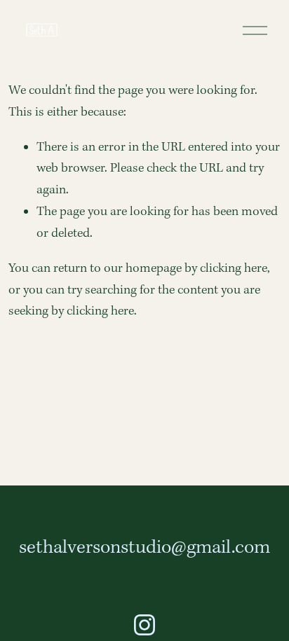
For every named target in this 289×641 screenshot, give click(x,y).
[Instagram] (144, 625)
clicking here (233, 268)
